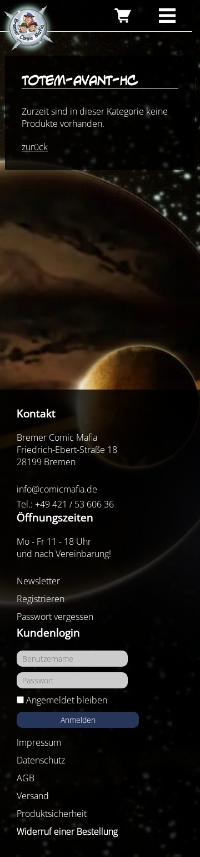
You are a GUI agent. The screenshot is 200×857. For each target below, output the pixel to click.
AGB (25, 778)
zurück (35, 147)
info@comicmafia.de (57, 489)
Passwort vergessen (55, 616)
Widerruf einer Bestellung (67, 831)
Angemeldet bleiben (66, 700)
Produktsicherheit (52, 813)
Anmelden (78, 720)
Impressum (39, 742)
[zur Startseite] (28, 28)
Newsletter (38, 581)
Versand (33, 796)
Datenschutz (41, 760)
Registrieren (40, 599)
